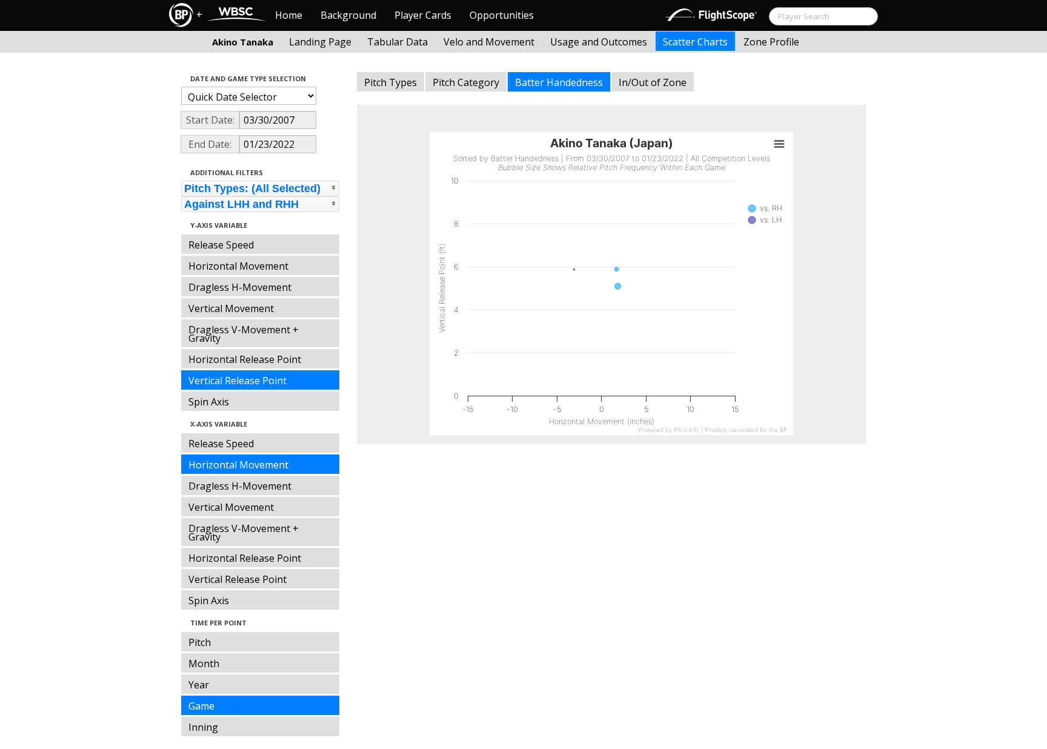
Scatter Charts (695, 41)
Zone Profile (771, 41)
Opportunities (502, 15)
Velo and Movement (489, 41)
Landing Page (320, 41)
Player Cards (422, 15)
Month (203, 663)
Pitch (199, 642)
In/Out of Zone (652, 82)
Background (348, 15)
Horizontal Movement (238, 266)
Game (201, 706)
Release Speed (221, 244)
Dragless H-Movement (239, 287)
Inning (203, 727)
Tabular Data (397, 41)
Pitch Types (390, 82)
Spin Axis (208, 401)
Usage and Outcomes (598, 41)
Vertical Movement (231, 308)
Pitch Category (466, 82)
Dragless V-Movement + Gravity (243, 334)
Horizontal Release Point (244, 359)
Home (288, 15)
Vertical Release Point (237, 380)
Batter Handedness (559, 82)
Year (198, 684)
